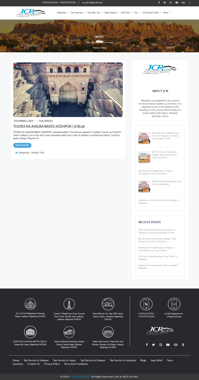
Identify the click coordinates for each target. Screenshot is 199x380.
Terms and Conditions (76, 364)
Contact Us (34, 364)
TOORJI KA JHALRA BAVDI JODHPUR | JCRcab (49, 126)
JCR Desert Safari (151, 12)
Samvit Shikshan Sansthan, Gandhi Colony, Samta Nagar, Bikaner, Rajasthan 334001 (69, 344)
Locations (18, 364)
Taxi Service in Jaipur (64, 360)
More (165, 12)
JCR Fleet (125, 12)
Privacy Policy (52, 364)
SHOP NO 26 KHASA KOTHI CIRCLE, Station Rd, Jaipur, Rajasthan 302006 (30, 343)
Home (16, 360)
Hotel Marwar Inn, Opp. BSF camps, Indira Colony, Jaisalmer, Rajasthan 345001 (108, 316)
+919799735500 (67, 2)
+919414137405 (50, 2)
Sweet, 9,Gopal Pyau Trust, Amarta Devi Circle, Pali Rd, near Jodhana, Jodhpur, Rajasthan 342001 (69, 316)
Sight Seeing (110, 12)
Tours (170, 360)
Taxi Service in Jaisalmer (123, 360)
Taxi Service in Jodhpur (36, 360)
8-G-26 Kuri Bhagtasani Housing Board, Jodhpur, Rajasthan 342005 (30, 315)
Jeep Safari (157, 360)
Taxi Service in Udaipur (92, 360)
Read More (22, 145)
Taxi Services (77, 12)
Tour (136, 12)
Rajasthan (61, 12)
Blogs (143, 360)
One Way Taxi (94, 12)
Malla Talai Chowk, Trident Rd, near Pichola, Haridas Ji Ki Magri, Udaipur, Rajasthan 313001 (108, 344)
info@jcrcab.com (174, 316)
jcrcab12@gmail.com (93, 2)
